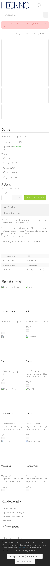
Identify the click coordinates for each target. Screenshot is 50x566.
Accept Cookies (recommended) (25, 556)
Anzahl (4, 193)
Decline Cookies (25, 561)
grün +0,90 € (11, 177)
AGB (3, 534)
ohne (8, 158)
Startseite (10, 34)
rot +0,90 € (10, 168)
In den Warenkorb (35, 197)
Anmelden (6, 520)
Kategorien (20, 34)
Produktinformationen (15, 213)
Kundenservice (8, 508)
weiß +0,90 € (11, 172)
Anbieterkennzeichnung (13, 538)
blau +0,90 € (11, 163)
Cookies (21, 547)
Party (36, 34)
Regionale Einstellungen (13, 512)
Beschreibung (10, 207)
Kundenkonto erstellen (12, 516)
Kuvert (4, 154)
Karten (29, 34)
